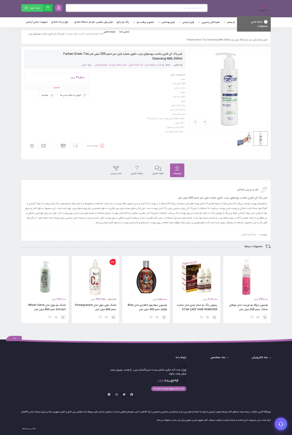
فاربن (176, 65)
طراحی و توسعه (29, 428)
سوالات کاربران (137, 173)
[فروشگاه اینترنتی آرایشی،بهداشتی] (263, 8)
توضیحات (177, 173)
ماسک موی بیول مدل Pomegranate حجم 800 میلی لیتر (95, 307)
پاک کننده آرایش (136, 65)
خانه (102, 34)
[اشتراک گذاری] (204, 121)
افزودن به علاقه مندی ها (70, 95)
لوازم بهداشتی (92, 34)
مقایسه (45, 95)
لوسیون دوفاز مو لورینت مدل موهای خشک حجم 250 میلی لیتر (248, 307)
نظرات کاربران (157, 173)
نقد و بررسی (116, 173)
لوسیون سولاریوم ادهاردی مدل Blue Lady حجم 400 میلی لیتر (147, 307)
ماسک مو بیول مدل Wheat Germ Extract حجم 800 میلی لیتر (47, 307)
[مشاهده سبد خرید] (48, 8)
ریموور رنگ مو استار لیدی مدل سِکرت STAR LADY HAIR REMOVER (197, 307)
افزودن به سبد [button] (265, 317)
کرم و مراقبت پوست (75, 34)
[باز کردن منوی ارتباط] (281, 424)
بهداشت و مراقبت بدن (154, 65)
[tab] (177, 170)
